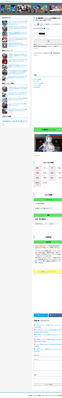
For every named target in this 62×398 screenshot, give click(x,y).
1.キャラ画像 (37, 79)
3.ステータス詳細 (38, 83)
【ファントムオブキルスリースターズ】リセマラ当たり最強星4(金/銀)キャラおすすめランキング (18, 39)
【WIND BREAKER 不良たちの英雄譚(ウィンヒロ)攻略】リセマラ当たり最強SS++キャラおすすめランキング (17, 72)
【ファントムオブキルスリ (56, 11)
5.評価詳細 (37, 87)
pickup (11, 121)
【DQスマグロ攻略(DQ (39, 11)
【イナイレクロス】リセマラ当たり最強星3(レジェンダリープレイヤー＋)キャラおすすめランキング (17, 23)
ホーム (35, 24)
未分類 (41, 24)
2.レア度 (36, 81)
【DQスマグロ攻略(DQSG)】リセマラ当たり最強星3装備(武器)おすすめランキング (17, 34)
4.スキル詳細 (37, 85)
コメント (36, 359)
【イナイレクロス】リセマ (8, 11)
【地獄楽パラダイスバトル (24, 11)
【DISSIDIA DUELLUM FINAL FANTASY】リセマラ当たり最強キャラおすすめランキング (18, 45)
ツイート (42, 315)
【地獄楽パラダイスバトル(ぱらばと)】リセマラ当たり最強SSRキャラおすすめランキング (18, 28)
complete (6, 121)
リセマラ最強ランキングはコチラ (46, 271)
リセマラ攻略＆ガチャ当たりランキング (11, 1)
